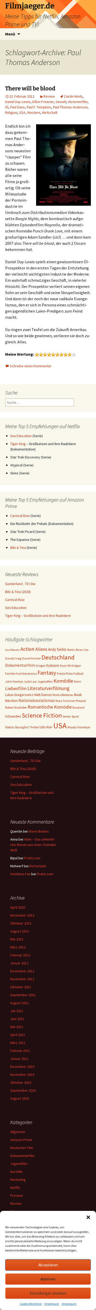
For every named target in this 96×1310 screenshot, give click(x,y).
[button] (88, 1217)
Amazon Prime (21, 1139)
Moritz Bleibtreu (62, 695)
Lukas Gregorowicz (19, 694)
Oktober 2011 (20, 987)
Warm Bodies (39, 831)
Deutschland (57, 657)
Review (49, 96)
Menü (10, 33)
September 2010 (23, 1090)
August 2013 (19, 931)
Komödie (63, 680)
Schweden (13, 716)
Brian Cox (82, 650)
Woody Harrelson (78, 727)
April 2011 (17, 1034)
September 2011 (23, 995)
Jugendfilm (45, 681)
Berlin (71, 650)
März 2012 (18, 947)
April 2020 (17, 907)
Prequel (81, 701)
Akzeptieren (48, 1264)
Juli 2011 (16, 1011)
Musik (78, 694)
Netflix (15, 1187)
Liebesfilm (16, 688)
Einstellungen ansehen (48, 1293)
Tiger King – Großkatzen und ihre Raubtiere (38, 615)
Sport (75, 716)
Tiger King (18, 443)
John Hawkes (14, 681)
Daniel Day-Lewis (17, 101)
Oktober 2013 (20, 923)
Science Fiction (42, 715)
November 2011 (22, 979)
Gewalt (61, 101)
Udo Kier (45, 727)
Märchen (11, 700)
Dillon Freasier (43, 101)
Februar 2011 (20, 1050)
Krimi (77, 681)
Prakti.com (32, 858)
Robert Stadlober (16, 707)
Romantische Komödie (50, 707)
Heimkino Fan (20, 874)
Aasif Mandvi (12, 650)
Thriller (34, 727)
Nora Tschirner (65, 701)
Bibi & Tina (18, 547)
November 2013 (22, 915)
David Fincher (31, 658)
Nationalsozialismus (36, 700)
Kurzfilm (16, 1171)
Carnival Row (20, 515)
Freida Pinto (65, 673)
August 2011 (19, 1003)
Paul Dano (17, 107)
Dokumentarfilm (20, 665)
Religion (11, 112)
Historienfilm (78, 101)
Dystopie (52, 665)
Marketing (18, 1179)
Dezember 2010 (22, 1066)
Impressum (51, 1304)
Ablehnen (48, 1279)
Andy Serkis (57, 649)
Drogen (41, 665)
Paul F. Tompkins (39, 107)
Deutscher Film (21, 1147)
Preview (16, 1195)
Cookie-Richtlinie (31, 1304)
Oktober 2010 (20, 1082)
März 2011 (18, 1042)
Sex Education (21, 435)
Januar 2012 (19, 963)
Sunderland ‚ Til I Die (20, 583)
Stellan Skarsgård (16, 727)
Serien (67, 716)
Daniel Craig (13, 658)
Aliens (41, 649)
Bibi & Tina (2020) (18, 591)
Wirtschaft (49, 112)
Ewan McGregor (70, 665)
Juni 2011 (17, 1018)
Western (33, 112)
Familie (10, 673)
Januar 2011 (19, 1058)
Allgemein (17, 1131)
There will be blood (30, 88)
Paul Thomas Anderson (70, 107)
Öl (6, 107)
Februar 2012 (20, 955)
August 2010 (19, 1098)
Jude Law (30, 681)
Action (27, 649)
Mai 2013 (16, 939)
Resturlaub (37, 866)
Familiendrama (26, 673)
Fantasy (47, 672)
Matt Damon (43, 694)
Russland (78, 707)
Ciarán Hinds (73, 96)
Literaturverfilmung (48, 688)
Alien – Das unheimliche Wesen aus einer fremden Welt (33, 844)
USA (22, 112)
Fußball (78, 673)
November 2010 (22, 1074)
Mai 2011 (16, 1026)
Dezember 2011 (22, 971)
